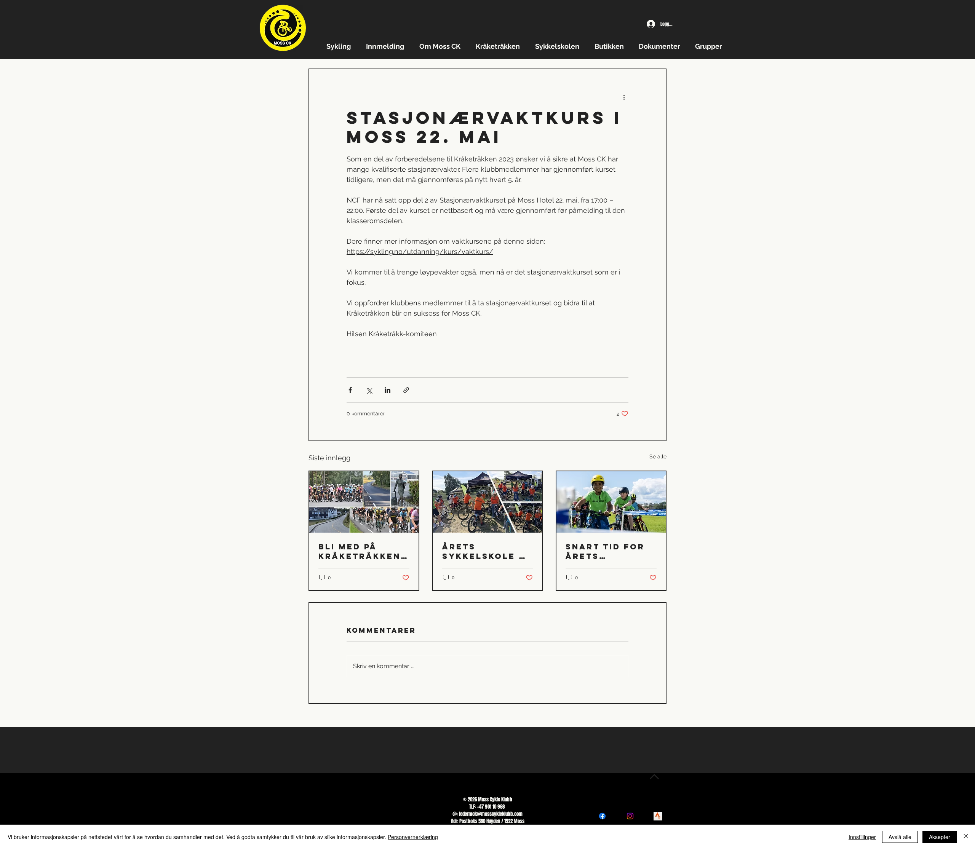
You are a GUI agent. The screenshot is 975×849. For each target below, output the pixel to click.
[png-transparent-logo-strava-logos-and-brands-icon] (658, 816)
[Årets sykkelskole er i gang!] (487, 502)
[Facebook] (602, 816)
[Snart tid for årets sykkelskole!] (611, 502)
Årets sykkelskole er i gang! (487, 551)
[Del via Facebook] (350, 390)
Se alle (658, 456)
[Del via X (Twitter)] (368, 390)
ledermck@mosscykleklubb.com (491, 813)
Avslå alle (900, 837)
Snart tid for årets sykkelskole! (605, 551)
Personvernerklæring (413, 837)
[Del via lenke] (406, 390)
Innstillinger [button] (862, 837)
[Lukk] (965, 837)
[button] (340, 46)
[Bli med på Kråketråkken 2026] (364, 502)
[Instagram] (630, 816)
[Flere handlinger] (623, 96)
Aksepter (939, 837)
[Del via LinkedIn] (387, 390)
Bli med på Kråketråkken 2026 (359, 551)
